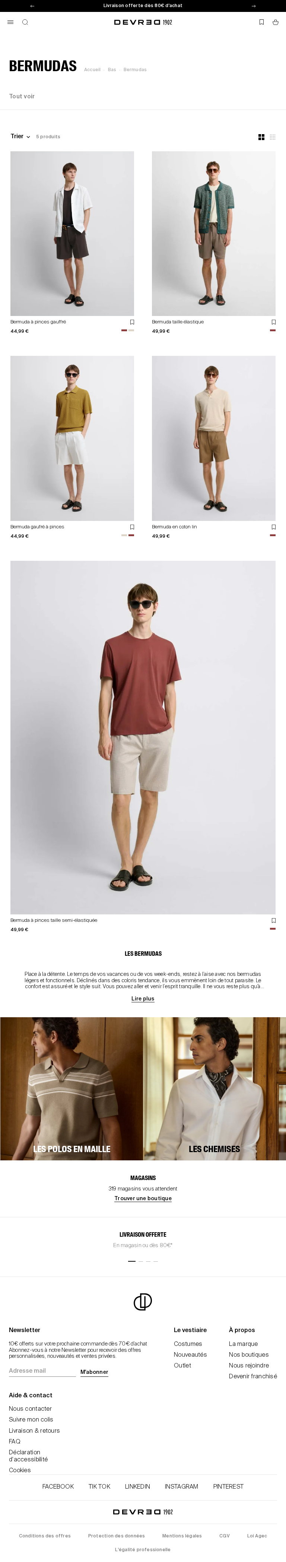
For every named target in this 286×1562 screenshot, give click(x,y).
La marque (243, 1344)
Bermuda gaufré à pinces (37, 527)
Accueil (92, 70)
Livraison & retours (34, 1431)
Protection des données (116, 1536)
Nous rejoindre (249, 1366)
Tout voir (22, 97)
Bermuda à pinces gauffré (38, 322)
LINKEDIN (137, 1487)
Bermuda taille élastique (178, 322)
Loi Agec (257, 1536)
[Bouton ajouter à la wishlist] (132, 322)
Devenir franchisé (253, 1377)
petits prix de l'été (143, 6)
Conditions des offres (45, 1536)
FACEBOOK (58, 1487)
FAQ (14, 1442)
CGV (224, 1536)
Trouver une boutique (143, 1198)
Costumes (188, 1344)
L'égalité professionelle (143, 1550)
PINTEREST (228, 1487)
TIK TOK (99, 1487)
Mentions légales (182, 1536)
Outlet (182, 1366)
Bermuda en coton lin (174, 527)
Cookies (20, 1471)
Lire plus (142, 999)
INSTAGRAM (181, 1487)
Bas (112, 70)
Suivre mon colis (31, 1420)
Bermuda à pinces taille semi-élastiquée (53, 920)
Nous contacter (30, 1409)
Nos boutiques (249, 1355)
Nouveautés (190, 1355)
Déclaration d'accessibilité (28, 1456)
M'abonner (94, 1372)
